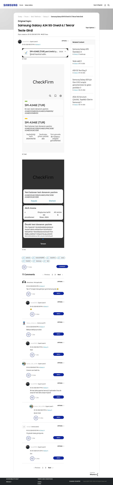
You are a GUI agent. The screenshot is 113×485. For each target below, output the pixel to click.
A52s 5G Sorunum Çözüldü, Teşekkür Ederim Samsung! (83, 99)
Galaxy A (38, 44)
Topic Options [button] (90, 27)
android (28, 258)
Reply (58, 293)
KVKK (39, 484)
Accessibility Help (12, 479)
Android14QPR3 (40, 258)
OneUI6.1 (28, 261)
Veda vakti (76, 61)
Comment (62, 266)
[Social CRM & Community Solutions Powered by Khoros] (94, 474)
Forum (21, 5)
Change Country (74, 481)
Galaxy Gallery (29, 5)
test (48, 261)
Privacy (8, 482)
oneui (62, 258)
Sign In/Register (98, 5)
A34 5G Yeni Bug (79, 70)
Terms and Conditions (45, 479)
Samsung (38, 261)
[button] (65, 41)
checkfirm (52, 258)
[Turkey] (10, 5)
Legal (39, 482)
